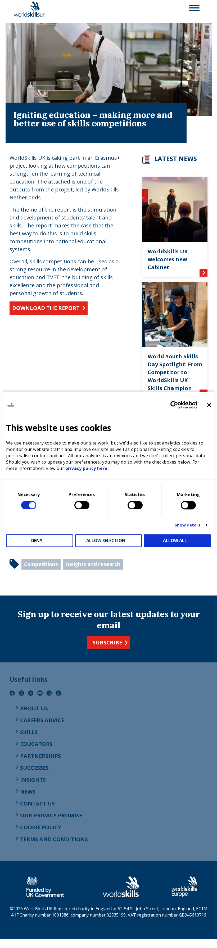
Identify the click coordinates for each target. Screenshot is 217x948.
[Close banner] (209, 405)
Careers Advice (42, 720)
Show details (188, 525)
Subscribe (107, 642)
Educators (36, 744)
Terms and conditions (54, 839)
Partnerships (40, 755)
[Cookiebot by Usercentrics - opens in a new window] (174, 405)
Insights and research (93, 564)
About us (34, 708)
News (27, 791)
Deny (36, 540)
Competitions (41, 564)
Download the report (46, 308)
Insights (33, 779)
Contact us (37, 803)
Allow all (175, 540)
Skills (29, 732)
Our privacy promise (51, 815)
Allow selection (105, 540)
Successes (34, 767)
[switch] (81, 505)
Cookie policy (40, 827)
